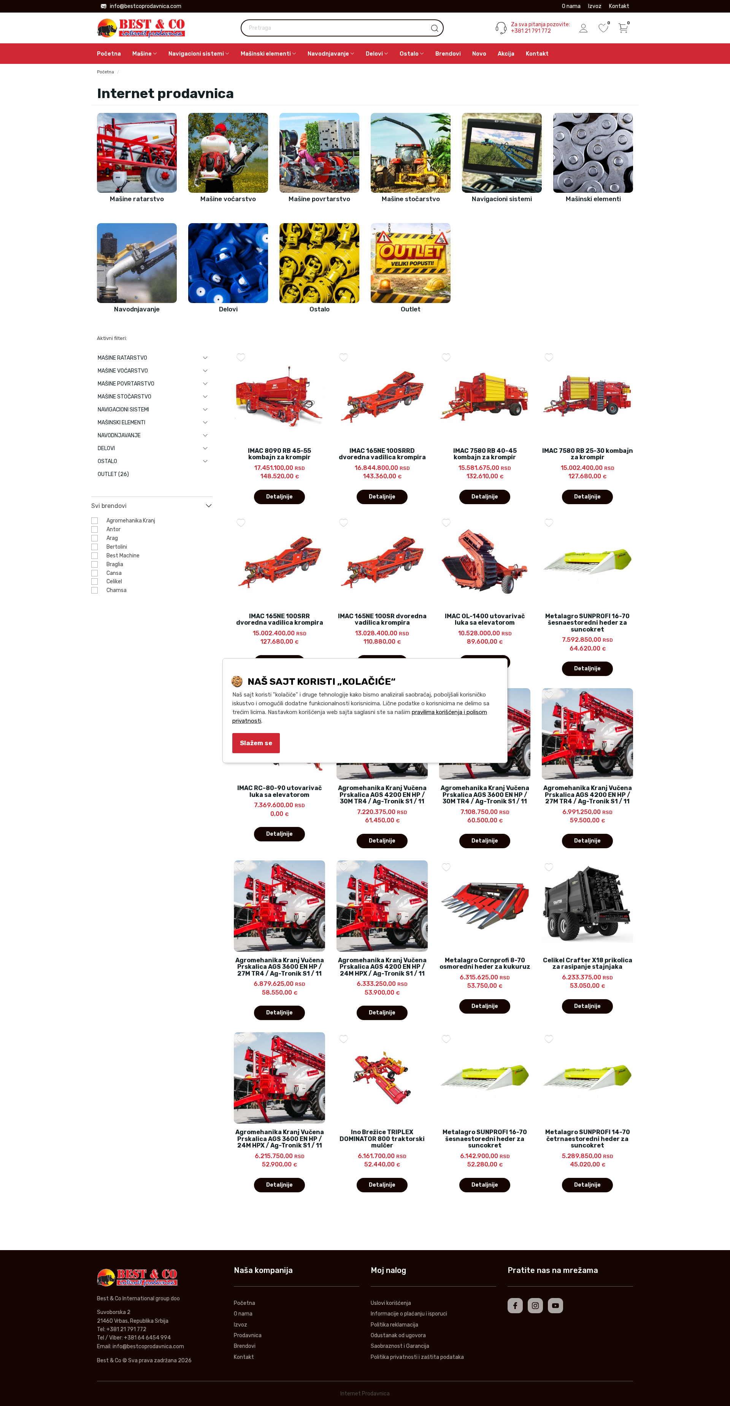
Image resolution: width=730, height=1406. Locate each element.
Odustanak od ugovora (398, 1335)
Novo (479, 53)
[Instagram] (535, 1305)
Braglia (114, 564)
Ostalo (107, 461)
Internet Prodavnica (365, 1393)
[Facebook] (515, 1305)
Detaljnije (279, 497)
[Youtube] (555, 1305)
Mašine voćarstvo (123, 371)
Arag (112, 538)
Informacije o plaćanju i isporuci (409, 1314)
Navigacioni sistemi (123, 409)
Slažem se (256, 743)
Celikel (114, 581)
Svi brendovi (109, 505)
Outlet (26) (113, 474)
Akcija (506, 53)
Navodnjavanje (119, 435)
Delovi (106, 448)
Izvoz (594, 6)
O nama (571, 6)
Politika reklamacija (394, 1325)
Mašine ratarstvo (122, 358)
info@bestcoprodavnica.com (145, 6)
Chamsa (116, 590)
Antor (113, 529)
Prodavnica (248, 1335)
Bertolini (116, 547)
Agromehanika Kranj (130, 520)
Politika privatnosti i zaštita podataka (417, 1357)
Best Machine (123, 555)
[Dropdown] (205, 358)
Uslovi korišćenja (391, 1303)
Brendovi (448, 53)
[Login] (584, 28)
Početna (109, 53)
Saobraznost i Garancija (400, 1346)
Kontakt (619, 6)
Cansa (114, 573)
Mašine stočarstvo (124, 397)
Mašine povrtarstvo (126, 384)
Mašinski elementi (121, 422)
